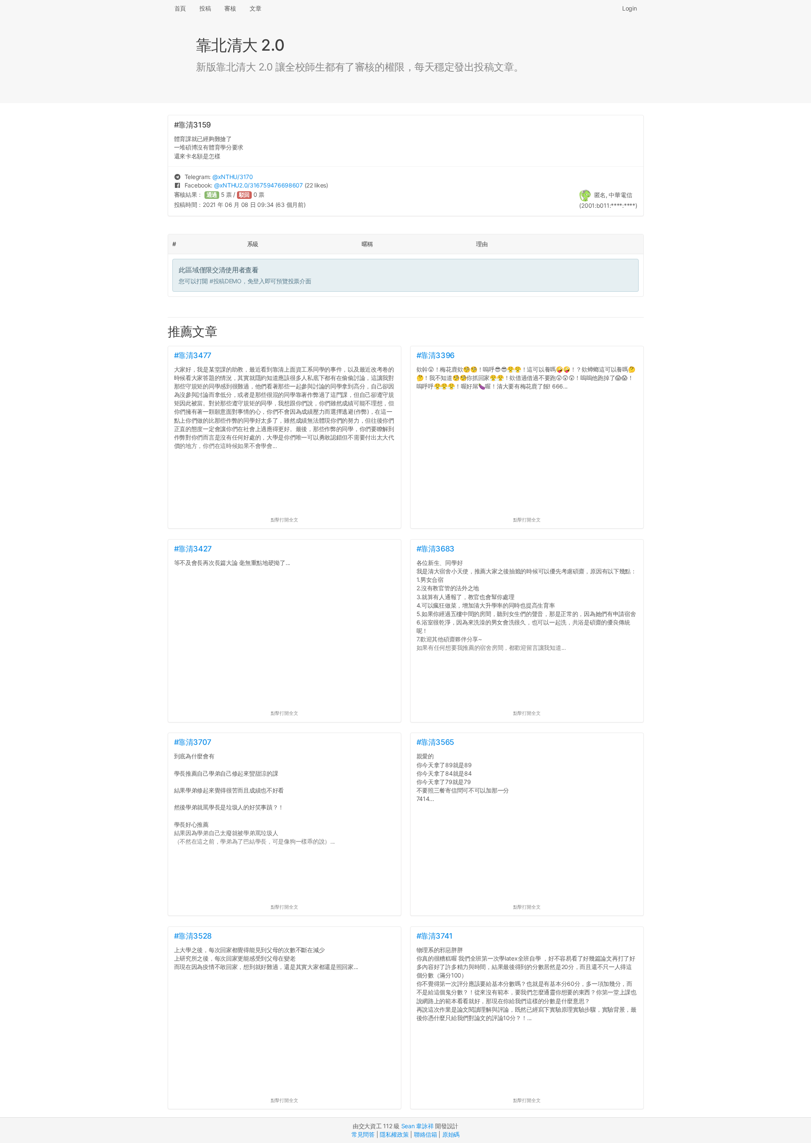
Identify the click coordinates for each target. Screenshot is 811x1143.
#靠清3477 (192, 355)
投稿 (205, 8)
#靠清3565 (435, 742)
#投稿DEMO (226, 281)
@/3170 (232, 176)
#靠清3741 (434, 935)
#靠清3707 (192, 742)
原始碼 (451, 1134)
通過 (212, 195)
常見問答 (363, 1134)
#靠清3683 (435, 548)
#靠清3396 (435, 355)
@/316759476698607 (258, 185)
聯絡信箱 (425, 1134)
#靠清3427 (193, 548)
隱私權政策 (394, 1134)
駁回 (244, 195)
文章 (255, 8)
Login (629, 8)
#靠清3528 (193, 935)
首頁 (180, 8)
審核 (230, 8)
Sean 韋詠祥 (417, 1125)
